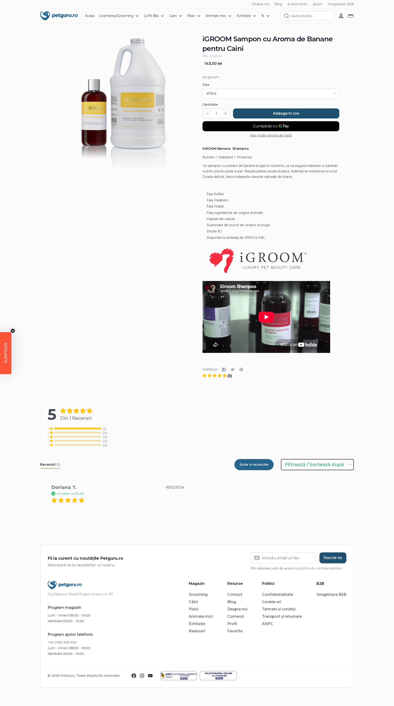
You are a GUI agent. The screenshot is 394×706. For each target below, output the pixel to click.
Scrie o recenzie (254, 464)
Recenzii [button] (50, 464)
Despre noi (260, 4)
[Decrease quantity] (207, 113)
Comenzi (235, 616)
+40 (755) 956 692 (62, 642)
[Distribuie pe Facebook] (224, 369)
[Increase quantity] (225, 113)
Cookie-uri (271, 602)
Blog (278, 4)
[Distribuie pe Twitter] (232, 369)
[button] (217, 376)
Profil (232, 624)
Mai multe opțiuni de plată (271, 135)
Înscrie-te (333, 558)
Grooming (198, 594)
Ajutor (317, 4)
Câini (193, 602)
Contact (234, 594)
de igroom (210, 77)
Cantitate (210, 104)
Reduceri (197, 631)
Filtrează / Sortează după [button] (314, 464)
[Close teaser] (12, 330)
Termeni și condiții (279, 609)
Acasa (89, 16)
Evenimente (297, 4)
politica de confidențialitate (320, 568)
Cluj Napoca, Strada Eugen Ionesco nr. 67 (80, 594)
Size (205, 85)
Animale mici (201, 616)
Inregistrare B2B (341, 4)
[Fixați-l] (241, 369)
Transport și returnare (282, 616)
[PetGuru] (59, 15)
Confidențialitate (277, 594)
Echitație (197, 624)
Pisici (193, 609)
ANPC (267, 624)
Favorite (235, 631)
